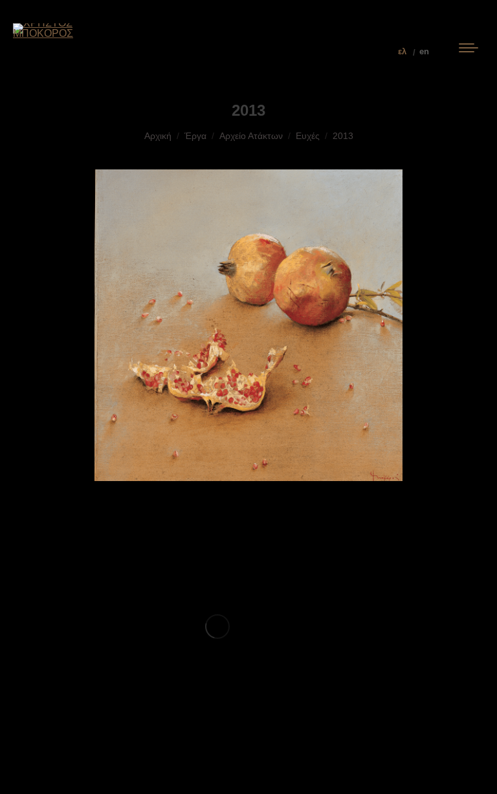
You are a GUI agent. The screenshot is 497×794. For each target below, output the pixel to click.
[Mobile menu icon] (468, 51)
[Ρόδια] (217, 626)
